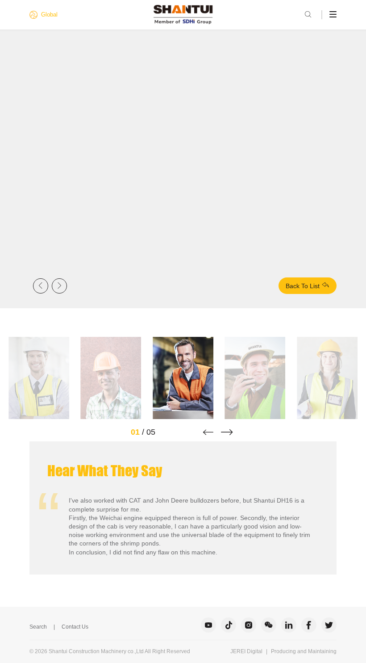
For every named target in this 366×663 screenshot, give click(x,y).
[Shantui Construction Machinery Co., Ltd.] (183, 14)
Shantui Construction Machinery (87, 651)
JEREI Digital (246, 651)
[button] (208, 432)
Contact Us (75, 627)
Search (38, 627)
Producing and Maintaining (304, 651)
